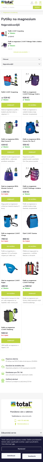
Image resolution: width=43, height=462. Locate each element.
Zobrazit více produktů (21, 52)
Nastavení (21, 449)
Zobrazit (10, 105)
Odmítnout (11, 456)
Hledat (37, 7)
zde (13, 444)
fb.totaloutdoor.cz (23, 424)
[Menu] (40, 2)
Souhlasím (32, 456)
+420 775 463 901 (23, 420)
